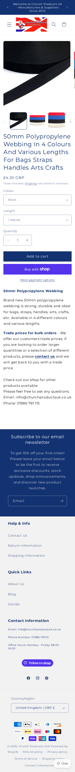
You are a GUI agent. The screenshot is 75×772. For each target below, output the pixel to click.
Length (9, 211)
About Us (16, 584)
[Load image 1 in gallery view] (18, 120)
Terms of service (26, 758)
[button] (9, 24)
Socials (14, 604)
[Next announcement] (67, 7)
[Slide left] (4, 122)
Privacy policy (57, 751)
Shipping (31, 183)
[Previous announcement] (7, 7)
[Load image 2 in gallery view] (37, 120)
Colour (8, 191)
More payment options (37, 280)
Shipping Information (26, 555)
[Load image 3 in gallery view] (56, 120)
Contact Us (17, 535)
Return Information (25, 545)
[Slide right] (70, 122)
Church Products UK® (34, 746)
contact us (45, 356)
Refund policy (33, 751)
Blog (12, 594)
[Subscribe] (62, 501)
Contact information (39, 765)
